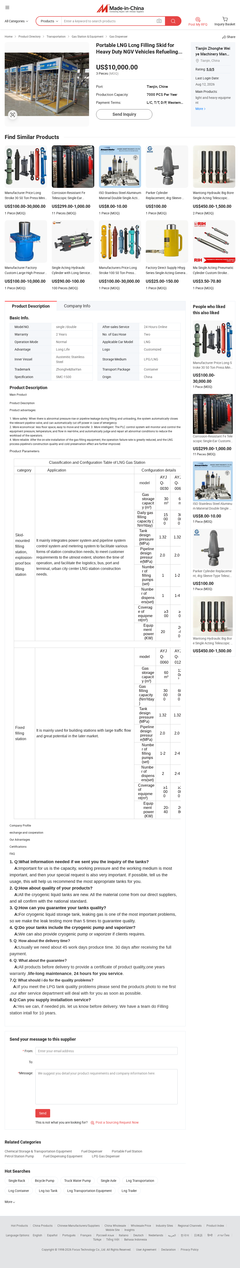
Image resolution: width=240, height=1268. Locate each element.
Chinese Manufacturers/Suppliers (78, 1225)
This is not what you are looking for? (61, 1122)
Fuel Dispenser (91, 1151)
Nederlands (156, 1235)
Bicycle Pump (44, 1180)
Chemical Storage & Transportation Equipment (38, 1151)
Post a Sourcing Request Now (115, 1122)
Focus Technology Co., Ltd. (89, 1249)
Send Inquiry (124, 114)
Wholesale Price (141, 1225)
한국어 (185, 1235)
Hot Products (19, 1225)
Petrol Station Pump (19, 1156)
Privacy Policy (190, 1249)
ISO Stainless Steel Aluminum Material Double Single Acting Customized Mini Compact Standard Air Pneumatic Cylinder (212, 506)
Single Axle (108, 1180)
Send (42, 1113)
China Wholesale (115, 1225)
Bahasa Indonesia (135, 1239)
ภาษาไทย (223, 1235)
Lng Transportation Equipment (89, 1190)
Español (52, 1235)
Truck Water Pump (77, 1180)
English (37, 1235)
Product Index (215, 1225)
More (199, 108)
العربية (172, 1235)
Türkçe (97, 1239)
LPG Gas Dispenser (106, 1156)
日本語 (198, 1235)
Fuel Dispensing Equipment (62, 1156)
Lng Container (18, 1190)
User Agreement (146, 1249)
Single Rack (16, 1180)
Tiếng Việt (112, 1239)
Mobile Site (113, 1230)
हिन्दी (210, 1235)
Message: (25, 1073)
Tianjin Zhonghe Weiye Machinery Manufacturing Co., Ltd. (212, 54)
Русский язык (105, 1235)
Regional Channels (190, 1225)
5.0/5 (210, 69)
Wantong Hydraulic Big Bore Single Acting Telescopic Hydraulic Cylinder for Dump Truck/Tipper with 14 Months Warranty (213, 641)
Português (68, 1235)
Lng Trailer (129, 1190)
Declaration (168, 1249)
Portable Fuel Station (127, 1151)
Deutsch (138, 1235)
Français (85, 1235)
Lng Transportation (140, 1180)
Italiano (123, 1235)
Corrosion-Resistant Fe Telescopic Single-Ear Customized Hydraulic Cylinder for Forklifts (213, 438)
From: (27, 1051)
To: (31, 1062)
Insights (129, 1230)
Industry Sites (164, 1225)
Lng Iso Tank (48, 1190)
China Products (42, 1225)
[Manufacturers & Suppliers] (120, 8)
